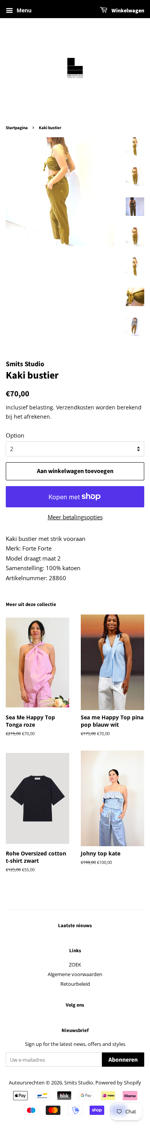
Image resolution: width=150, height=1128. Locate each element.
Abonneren (123, 1060)
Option (15, 435)
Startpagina (17, 128)
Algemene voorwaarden (75, 974)
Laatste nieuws (75, 925)
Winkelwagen (127, 11)
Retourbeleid (75, 983)
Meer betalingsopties (75, 517)
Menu (23, 10)
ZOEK (75, 964)
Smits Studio (78, 1082)
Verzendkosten (75, 407)
